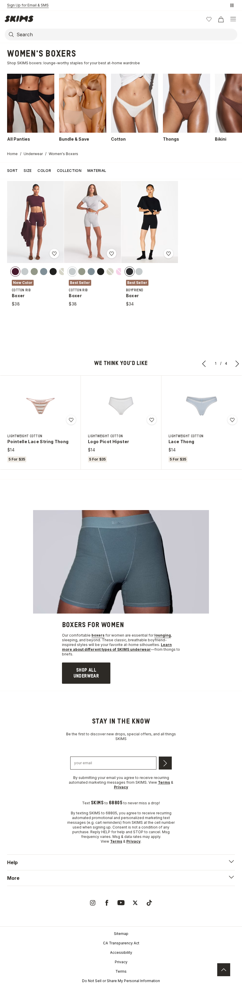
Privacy (121, 962)
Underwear (33, 154)
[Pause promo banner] (232, 5)
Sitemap (121, 933)
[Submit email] (165, 763)
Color (44, 170)
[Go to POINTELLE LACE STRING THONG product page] (40, 406)
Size (28, 170)
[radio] (15, 271)
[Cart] (220, 19)
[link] (86, 673)
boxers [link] (97, 635)
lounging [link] (162, 635)
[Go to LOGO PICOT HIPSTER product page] (121, 406)
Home (12, 154)
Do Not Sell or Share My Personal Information (121, 981)
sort (12, 170)
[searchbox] (126, 34)
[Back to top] (223, 969)
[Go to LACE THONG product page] (201, 406)
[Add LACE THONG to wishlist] (232, 420)
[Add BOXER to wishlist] (54, 253)
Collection (69, 170)
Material (96, 170)
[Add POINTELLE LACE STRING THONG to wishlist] (71, 420)
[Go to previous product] (204, 363)
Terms (121, 971)
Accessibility (121, 952)
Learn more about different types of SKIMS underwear (117, 647)
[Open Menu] (233, 19)
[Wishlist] (208, 19)
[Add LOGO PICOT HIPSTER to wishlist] (151, 420)
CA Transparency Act (121, 943)
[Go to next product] (237, 363)
